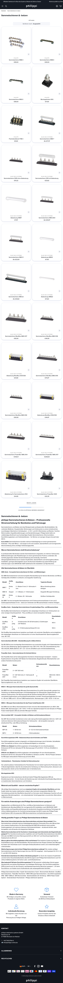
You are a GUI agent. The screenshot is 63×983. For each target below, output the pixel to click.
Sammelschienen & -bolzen (13, 11)
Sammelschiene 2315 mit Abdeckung (46, 178)
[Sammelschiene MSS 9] (16, 81)
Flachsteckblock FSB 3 (16, 139)
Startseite (3, 11)
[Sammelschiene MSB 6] (47, 41)
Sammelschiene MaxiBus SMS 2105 (47, 376)
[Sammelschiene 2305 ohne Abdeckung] (16, 160)
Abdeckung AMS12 (47, 257)
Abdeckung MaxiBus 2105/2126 (47, 415)
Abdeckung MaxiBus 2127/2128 (16, 376)
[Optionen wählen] (59, 133)
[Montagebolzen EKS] (47, 81)
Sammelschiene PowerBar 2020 (47, 494)
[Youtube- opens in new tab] (42, 966)
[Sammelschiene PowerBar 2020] (47, 475)
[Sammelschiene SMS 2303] (47, 199)
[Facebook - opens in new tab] (35, 966)
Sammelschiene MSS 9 (16, 99)
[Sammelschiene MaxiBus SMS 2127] (16, 318)
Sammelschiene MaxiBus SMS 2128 (47, 336)
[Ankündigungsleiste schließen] (61, 1)
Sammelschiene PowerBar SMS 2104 (16, 454)
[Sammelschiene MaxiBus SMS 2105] (47, 357)
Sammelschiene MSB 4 (16, 60)
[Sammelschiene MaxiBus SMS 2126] (16, 397)
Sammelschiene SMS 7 (47, 139)
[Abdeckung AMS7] (16, 199)
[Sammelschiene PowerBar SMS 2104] (16, 436)
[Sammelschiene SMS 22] (16, 278)
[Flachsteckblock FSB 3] (16, 120)
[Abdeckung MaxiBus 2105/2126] (47, 397)
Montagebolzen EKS (47, 99)
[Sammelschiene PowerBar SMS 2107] (47, 436)
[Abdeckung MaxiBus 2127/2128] (16, 357)
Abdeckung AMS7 (16, 218)
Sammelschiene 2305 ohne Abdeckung (16, 178)
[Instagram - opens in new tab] (38, 966)
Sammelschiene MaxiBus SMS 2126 (16, 415)
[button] (2, 6)
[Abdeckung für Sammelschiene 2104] (16, 475)
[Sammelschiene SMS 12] (16, 239)
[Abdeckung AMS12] (47, 239)
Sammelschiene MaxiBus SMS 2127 (16, 336)
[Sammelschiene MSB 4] (16, 41)
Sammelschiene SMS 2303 (47, 218)
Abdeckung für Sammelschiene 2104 (16, 494)
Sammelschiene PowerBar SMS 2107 (47, 454)
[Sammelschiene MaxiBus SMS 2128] (47, 318)
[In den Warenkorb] (28, 54)
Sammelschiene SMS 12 (16, 257)
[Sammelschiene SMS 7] (47, 120)
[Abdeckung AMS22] (47, 278)
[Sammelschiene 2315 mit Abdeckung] (47, 160)
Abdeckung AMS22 (47, 297)
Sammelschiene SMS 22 (16, 297)
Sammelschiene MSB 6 (47, 60)
